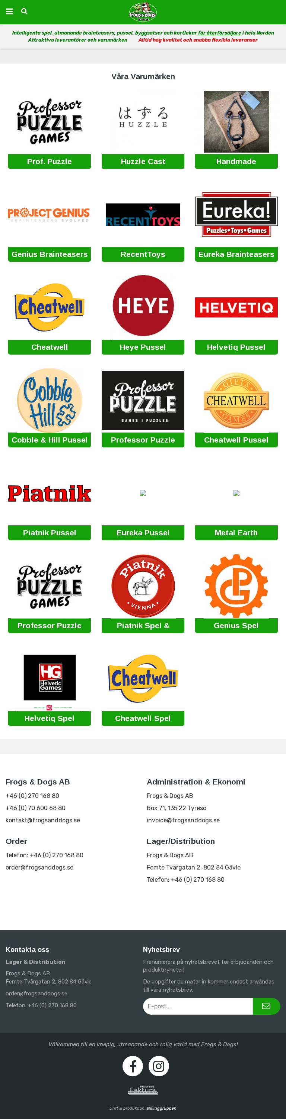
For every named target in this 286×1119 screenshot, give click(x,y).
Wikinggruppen (162, 1108)
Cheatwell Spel (143, 718)
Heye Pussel (143, 347)
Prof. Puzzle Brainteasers (50, 162)
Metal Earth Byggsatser (236, 533)
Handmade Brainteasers (236, 162)
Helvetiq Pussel (236, 347)
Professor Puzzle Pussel (143, 440)
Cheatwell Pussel (236, 439)
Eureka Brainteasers (236, 254)
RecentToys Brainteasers (143, 255)
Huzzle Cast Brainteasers (143, 162)
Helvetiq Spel (49, 718)
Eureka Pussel (143, 532)
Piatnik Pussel (49, 532)
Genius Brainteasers (50, 254)
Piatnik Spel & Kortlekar (143, 626)
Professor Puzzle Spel (50, 626)
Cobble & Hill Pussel (50, 439)
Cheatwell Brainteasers (50, 348)
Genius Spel (236, 625)
